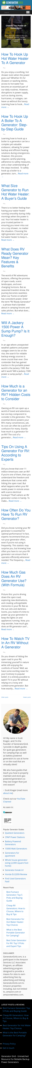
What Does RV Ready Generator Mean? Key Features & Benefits (14, 257)
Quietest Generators (14, 832)
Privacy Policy (9, 1043)
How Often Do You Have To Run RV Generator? (16, 514)
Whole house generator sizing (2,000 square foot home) (16, 863)
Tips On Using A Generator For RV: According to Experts (15, 453)
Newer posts (27, 697)
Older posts (4, 697)
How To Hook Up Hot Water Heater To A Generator (14, 58)
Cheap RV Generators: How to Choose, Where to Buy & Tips (15, 910)
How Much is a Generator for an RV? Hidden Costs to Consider (15, 392)
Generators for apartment (12, 854)
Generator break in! (14, 870)
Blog (4, 68)
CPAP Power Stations (15, 837)
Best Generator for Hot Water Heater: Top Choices (15, 922)
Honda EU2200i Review (16, 874)
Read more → (7, 239)
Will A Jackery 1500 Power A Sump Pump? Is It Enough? (15, 329)
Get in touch (8, 1048)
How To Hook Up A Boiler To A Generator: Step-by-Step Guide (14, 122)
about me (7, 793)
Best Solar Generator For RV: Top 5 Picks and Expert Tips (16, 943)
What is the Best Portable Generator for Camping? (15, 932)
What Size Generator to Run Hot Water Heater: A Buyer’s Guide (15, 192)
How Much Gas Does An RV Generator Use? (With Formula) (13, 578)
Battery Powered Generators (13, 843)
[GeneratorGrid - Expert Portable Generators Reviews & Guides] (12, 2)
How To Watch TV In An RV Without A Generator (15, 642)
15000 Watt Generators (16, 848)
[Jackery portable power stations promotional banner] (16, 8)
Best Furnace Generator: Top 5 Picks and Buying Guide (14, 896)
